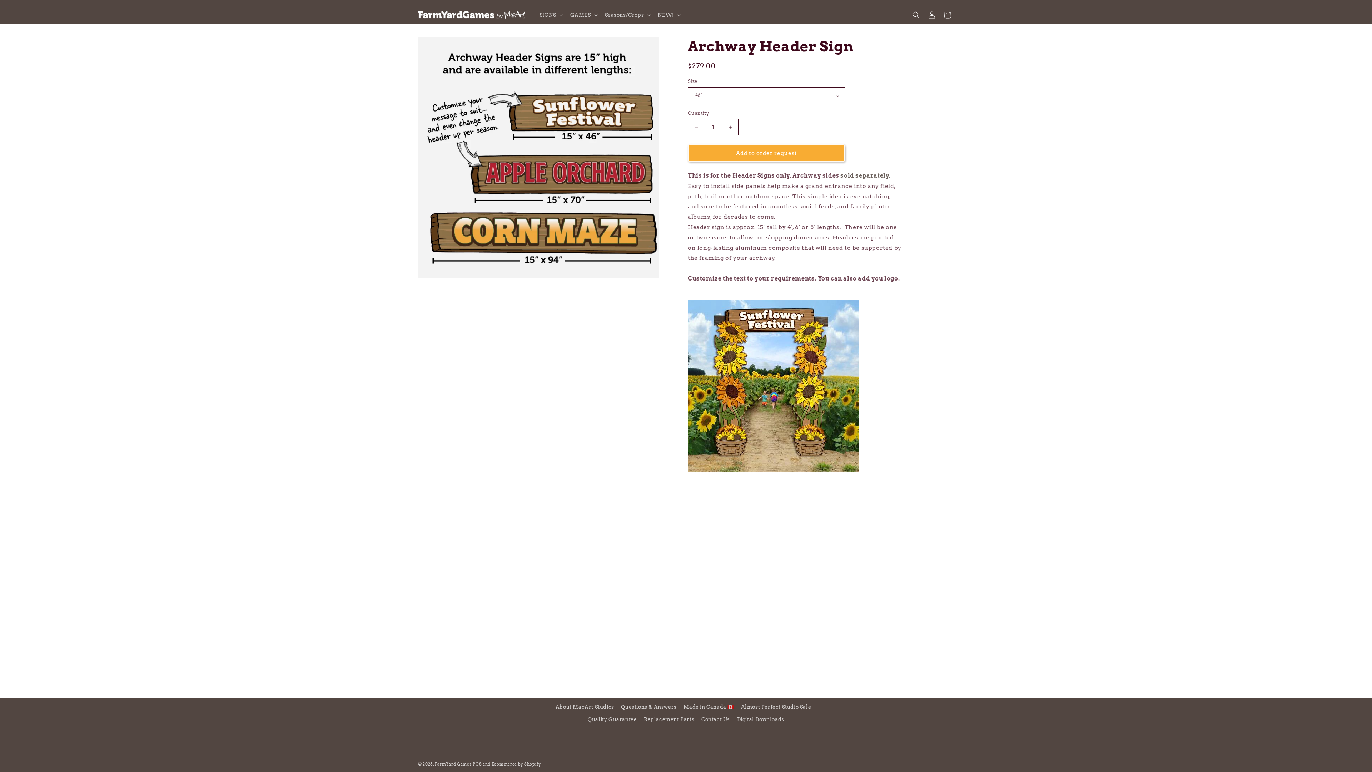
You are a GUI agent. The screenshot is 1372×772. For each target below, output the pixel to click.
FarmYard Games (453, 764)
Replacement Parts (669, 719)
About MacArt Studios (585, 707)
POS (477, 764)
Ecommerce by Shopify (516, 764)
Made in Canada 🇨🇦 (708, 707)
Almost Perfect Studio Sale (776, 707)
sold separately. (865, 175)
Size (692, 81)
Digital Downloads (760, 719)
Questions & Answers (648, 707)
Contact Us (715, 719)
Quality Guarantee (612, 719)
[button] (550, 15)
